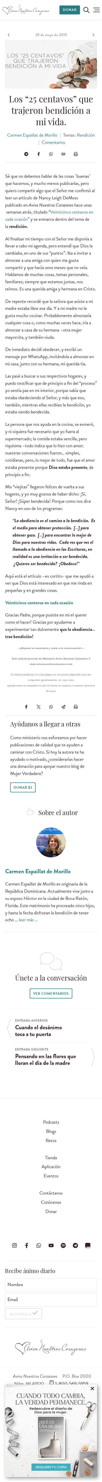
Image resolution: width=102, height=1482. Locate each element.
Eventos (51, 1175)
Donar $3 (23, 787)
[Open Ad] (51, 1430)
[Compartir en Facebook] (38, 154)
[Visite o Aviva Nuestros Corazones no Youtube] (51, 1245)
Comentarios (53, 142)
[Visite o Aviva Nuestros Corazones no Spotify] (63, 1245)
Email (12, 1299)
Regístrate (20, 1314)
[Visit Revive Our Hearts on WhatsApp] (38, 1245)
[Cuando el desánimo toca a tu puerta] (9, 35)
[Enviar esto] (63, 154)
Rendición (86, 135)
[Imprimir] (76, 154)
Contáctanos (51, 1193)
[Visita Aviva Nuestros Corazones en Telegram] (75, 1245)
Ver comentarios (51, 993)
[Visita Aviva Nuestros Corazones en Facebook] (26, 1245)
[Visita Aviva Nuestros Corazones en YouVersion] (87, 1245)
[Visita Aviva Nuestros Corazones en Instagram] (14, 1245)
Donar (69, 9)
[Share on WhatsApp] (51, 154)
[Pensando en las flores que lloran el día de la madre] (93, 35)
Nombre (15, 1284)
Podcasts (51, 1122)
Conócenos (51, 1202)
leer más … (28, 919)
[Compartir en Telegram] (26, 154)
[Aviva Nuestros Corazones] (26, 9)
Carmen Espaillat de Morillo (32, 135)
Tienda (51, 1157)
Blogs (51, 1131)
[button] (96, 10)
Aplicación (51, 1166)
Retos (51, 1140)
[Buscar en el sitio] (86, 10)
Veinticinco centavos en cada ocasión (39, 602)
